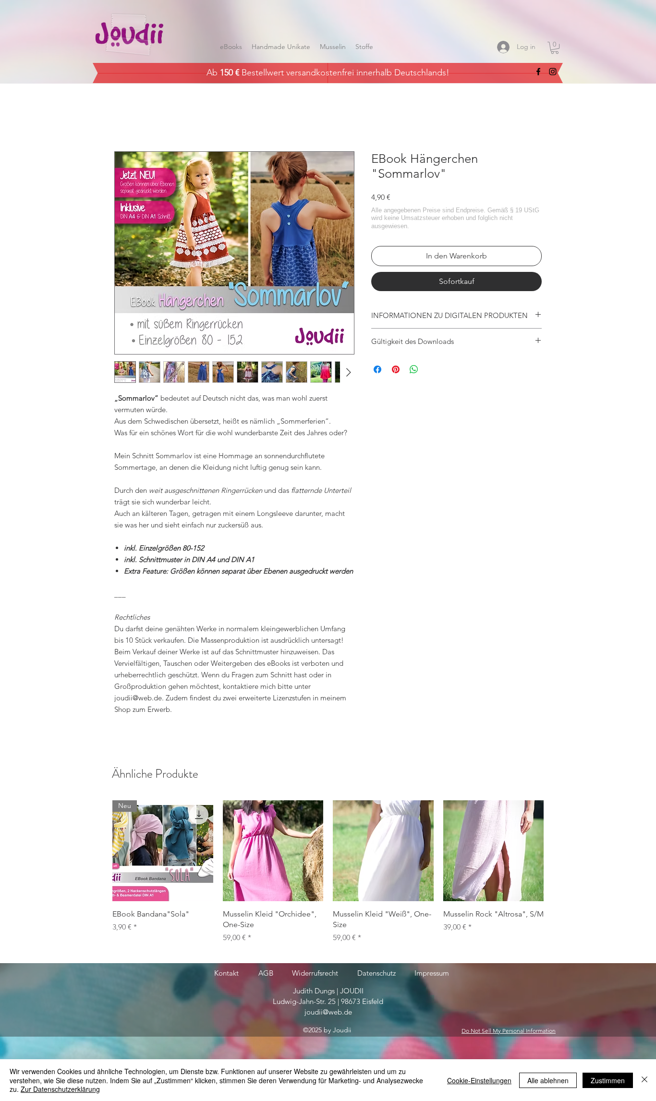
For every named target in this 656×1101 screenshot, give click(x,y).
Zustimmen (608, 1080)
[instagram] (553, 71)
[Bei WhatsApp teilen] (414, 369)
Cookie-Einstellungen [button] (479, 1080)
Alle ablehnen (548, 1080)
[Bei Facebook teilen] (377, 369)
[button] (554, 48)
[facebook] (538, 71)
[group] (328, 877)
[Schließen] (644, 1080)
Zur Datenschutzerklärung (60, 1089)
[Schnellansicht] (273, 850)
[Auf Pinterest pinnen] (395, 369)
